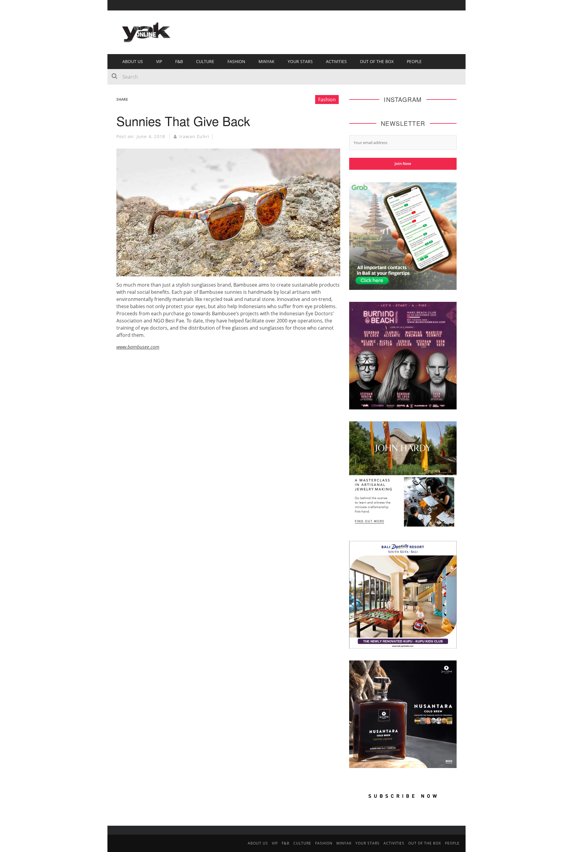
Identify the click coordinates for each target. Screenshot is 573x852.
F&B (179, 61)
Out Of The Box (377, 61)
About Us (132, 61)
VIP (159, 61)
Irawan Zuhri (194, 136)
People (414, 61)
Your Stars (300, 61)
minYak (266, 61)
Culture (205, 61)
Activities (336, 61)
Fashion (236, 61)
